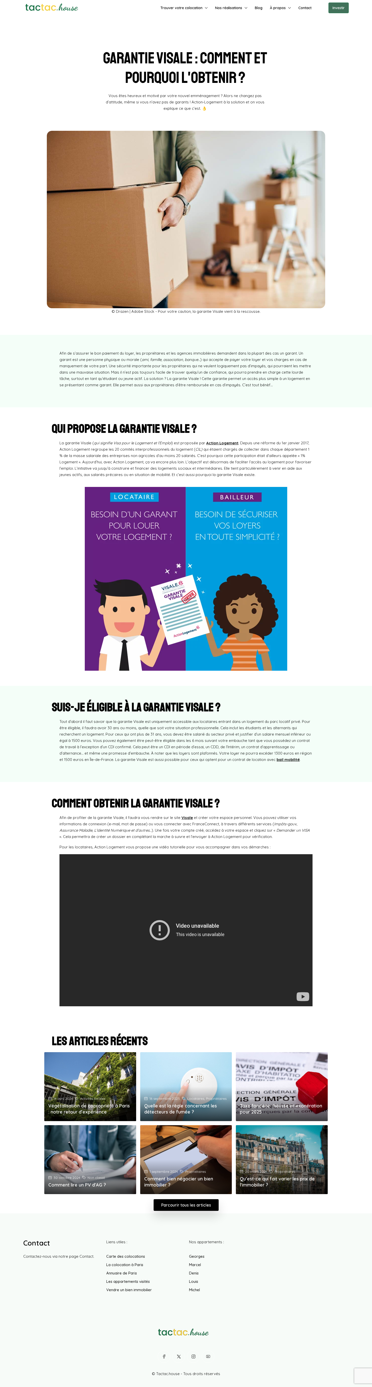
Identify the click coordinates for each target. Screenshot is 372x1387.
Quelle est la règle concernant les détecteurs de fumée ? (180, 1109)
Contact (305, 8)
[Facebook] (164, 1356)
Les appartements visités (128, 1281)
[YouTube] (208, 1356)
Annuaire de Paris (121, 1273)
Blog (258, 8)
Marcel (195, 1264)
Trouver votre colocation (181, 8)
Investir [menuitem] (339, 8)
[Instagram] (193, 1356)
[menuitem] (320, 8)
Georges (196, 1256)
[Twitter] (178, 1356)
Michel (194, 1289)
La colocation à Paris (124, 1264)
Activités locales (92, 1099)
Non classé (96, 1178)
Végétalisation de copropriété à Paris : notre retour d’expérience (89, 1109)
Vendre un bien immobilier (129, 1289)
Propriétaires (216, 1099)
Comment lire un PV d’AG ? (77, 1185)
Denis (194, 1273)
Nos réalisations (228, 8)
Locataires (195, 1099)
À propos (278, 8)
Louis (193, 1281)
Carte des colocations (125, 1256)
